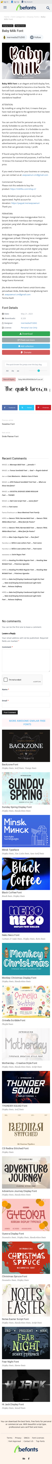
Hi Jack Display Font (13, 1404)
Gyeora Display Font (13, 1233)
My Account (28, 2)
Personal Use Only (29, 327)
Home (6, 16)
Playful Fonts (20, 26)
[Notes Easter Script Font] (26, 1300)
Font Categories (18, 16)
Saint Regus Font (18, 554)
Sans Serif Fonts (37, 853)
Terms (9, 1438)
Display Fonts (33, 16)
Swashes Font (8, 424)
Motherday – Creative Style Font (19, 1063)
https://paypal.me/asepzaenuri (25, 203)
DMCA (26, 1438)
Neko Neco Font (10, 935)
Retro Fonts (40, 938)
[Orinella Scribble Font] (26, 1002)
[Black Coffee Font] (26, 874)
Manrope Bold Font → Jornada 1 (22, 464)
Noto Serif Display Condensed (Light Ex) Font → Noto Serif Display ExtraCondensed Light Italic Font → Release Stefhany (23, 583)
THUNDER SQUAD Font (14, 1105)
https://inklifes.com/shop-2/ (23, 189)
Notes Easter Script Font (15, 1319)
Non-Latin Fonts (22, 853)
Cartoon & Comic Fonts (12, 938)
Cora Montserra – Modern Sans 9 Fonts (22, 476)
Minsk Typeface (10, 849)
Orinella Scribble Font (13, 1020)
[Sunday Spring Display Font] (26, 788)
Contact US (28, 1441)
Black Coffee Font (12, 892)
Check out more (27, 340)
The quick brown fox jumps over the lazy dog (27, 389)
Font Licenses (38, 1438)
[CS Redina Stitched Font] (26, 1130)
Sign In (5, 2)
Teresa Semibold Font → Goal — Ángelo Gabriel (29, 470)
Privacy (18, 1438)
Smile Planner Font (10, 436)
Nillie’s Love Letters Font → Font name (26, 543)
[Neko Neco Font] (26, 916)
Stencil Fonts (20, 1408)
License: (8, 327)
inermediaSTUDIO (29, 323)
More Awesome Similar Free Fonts (27, 722)
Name (5, 689)
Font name (13, 506)
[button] (48, 9)
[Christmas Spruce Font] (26, 1258)
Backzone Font (10, 764)
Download (27, 333)
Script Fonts (37, 1066)
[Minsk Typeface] (26, 831)
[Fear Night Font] (26, 1343)
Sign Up (15, 2)
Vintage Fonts (30, 768)
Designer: (8, 323)
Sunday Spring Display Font (17, 807)
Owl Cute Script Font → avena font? (24, 501)
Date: (6, 313)
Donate (27, 352)
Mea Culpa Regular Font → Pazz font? (24, 537)
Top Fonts (40, 1441)
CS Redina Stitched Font (15, 1148)
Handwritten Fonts (23, 810)
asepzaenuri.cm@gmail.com (35, 175)
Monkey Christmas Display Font (19, 977)
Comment (7, 647)
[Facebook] (28, 1458)
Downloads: (10, 318)
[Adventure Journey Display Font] (26, 1172)
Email (5, 700)
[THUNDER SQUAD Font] (26, 1087)
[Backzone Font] (26, 746)
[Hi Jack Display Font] (26, 1386)
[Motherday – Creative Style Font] (26, 1044)
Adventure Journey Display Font (19, 1191)
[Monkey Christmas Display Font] (26, 959)
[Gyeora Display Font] (26, 1215)
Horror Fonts (20, 1365)
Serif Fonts (19, 768)
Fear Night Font (10, 1361)
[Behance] (24, 1458)
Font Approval (15, 1441)
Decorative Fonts (9, 1237)
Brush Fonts (7, 896)
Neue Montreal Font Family (28, 512)
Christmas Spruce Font (14, 1276)
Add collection (27, 346)
